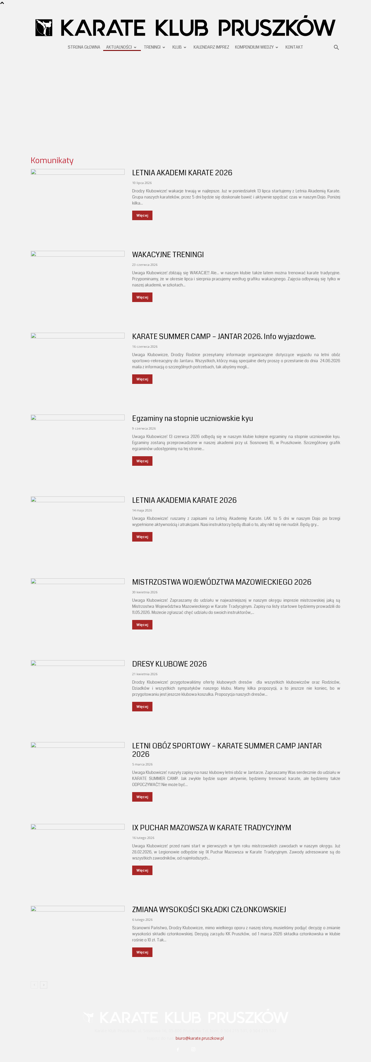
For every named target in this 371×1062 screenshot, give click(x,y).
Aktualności (119, 47)
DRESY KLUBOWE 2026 (169, 664)
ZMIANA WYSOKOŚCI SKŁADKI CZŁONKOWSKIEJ (209, 910)
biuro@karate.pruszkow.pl (200, 1038)
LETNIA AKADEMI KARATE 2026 (182, 173)
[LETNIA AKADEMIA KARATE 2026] (78, 530)
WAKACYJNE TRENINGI (168, 255)
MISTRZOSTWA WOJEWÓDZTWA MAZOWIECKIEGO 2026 (222, 582)
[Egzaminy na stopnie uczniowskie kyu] (78, 449)
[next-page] (43, 985)
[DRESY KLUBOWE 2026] (78, 694)
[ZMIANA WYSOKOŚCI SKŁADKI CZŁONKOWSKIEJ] (78, 940)
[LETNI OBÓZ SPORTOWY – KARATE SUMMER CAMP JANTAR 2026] (78, 776)
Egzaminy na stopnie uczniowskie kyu (192, 418)
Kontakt (294, 47)
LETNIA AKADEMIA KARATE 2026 (184, 500)
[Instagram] (193, 1050)
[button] (336, 48)
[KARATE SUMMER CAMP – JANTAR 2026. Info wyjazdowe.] (78, 367)
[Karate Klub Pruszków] (185, 25)
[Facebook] (178, 1050)
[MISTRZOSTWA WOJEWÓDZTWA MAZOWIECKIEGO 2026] (78, 612)
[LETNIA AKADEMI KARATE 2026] (78, 203)
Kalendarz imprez (211, 47)
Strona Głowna (84, 47)
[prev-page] (34, 985)
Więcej (142, 215)
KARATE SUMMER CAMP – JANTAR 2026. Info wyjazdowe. (224, 337)
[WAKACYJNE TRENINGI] (78, 285)
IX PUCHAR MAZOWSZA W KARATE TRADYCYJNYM (211, 828)
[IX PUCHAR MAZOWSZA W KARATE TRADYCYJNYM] (78, 858)
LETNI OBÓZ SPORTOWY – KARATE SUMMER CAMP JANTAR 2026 (227, 750)
